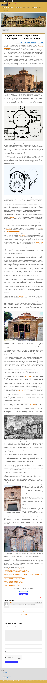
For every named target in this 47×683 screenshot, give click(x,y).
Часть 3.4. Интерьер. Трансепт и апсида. (13, 581)
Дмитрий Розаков (13, 680)
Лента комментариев (7, 676)
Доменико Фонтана (28, 376)
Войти (4, 673)
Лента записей (5, 674)
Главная (5, 7)
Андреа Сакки (20, 390)
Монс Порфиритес (23, 235)
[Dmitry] (6, 604)
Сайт (6, 651)
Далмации (21, 296)
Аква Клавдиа (12, 217)
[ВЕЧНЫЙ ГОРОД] (9, 4)
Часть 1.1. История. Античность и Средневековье (15, 568)
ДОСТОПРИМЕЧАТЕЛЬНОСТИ (22, 7)
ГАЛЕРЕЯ (5, 10)
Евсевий (41, 226)
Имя (6, 642)
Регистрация (5, 672)
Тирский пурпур (39, 242)
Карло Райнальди (25, 403)
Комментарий (8, 628)
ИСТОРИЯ (10, 7)
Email (6, 647)
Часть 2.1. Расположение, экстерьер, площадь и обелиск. (16, 571)
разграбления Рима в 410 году (13, 231)
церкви (42, 42)
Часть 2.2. (22, 573)
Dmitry (11, 602)
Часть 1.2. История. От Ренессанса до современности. (16, 570)
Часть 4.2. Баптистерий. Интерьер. (12, 585)
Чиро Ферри (33, 404)
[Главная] (4, 1)
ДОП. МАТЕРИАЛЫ (36, 7)
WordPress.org (5, 677)
